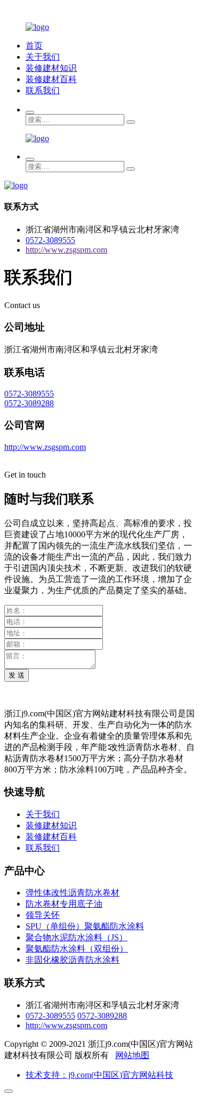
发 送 (17, 675)
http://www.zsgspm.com (66, 249)
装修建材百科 (51, 79)
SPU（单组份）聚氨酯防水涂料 (85, 926)
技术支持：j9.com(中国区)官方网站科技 (99, 1074)
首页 (34, 45)
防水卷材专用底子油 (64, 903)
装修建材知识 (51, 67)
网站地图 (132, 1055)
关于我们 (43, 56)
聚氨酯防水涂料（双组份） (77, 948)
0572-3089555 (50, 240)
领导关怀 (43, 914)
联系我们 (43, 90)
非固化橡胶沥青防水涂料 (72, 959)
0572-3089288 (29, 403)
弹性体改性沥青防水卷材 (72, 892)
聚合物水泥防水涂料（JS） (76, 937)
